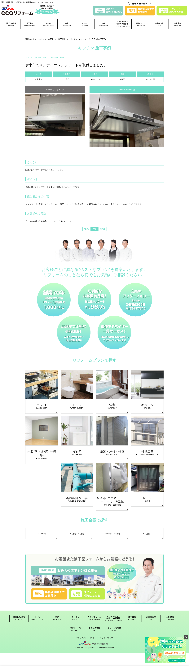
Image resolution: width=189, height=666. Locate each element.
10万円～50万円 (77, 534)
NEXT (102, 229)
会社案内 (177, 24)
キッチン (85, 24)
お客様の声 (159, 24)
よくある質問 (94, 629)
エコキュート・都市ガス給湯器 (122, 23)
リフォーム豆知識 (113, 629)
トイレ (48, 24)
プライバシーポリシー (87, 638)
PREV (86, 229)
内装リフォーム (94, 618)
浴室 (67, 24)
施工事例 (29, 24)
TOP (95, 229)
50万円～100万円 (112, 534)
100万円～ (147, 534)
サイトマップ (107, 638)
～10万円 (42, 534)
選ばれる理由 (11, 24)
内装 (103, 24)
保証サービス (141, 24)
